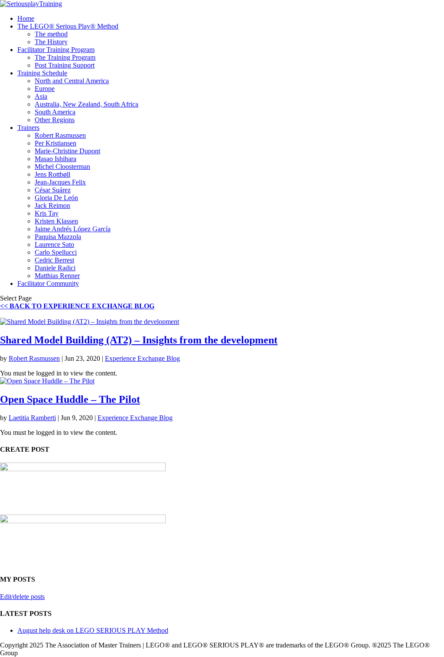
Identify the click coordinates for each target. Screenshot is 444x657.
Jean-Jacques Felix (60, 182)
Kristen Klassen (56, 221)
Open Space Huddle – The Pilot (70, 399)
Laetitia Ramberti (32, 417)
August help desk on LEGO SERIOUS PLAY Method (92, 630)
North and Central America (72, 80)
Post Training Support (65, 65)
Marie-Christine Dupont (67, 151)
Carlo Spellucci (56, 252)
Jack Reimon (52, 205)
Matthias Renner (57, 275)
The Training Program (65, 57)
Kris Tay (47, 213)
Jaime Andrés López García (73, 229)
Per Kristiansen (55, 143)
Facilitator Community (48, 283)
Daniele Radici (55, 268)
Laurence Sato (54, 244)
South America (55, 112)
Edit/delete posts (22, 596)
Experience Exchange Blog (142, 358)
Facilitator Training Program (56, 49)
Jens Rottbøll (52, 174)
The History (51, 41)
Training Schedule (42, 73)
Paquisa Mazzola (58, 236)
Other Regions (55, 119)
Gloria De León (56, 197)
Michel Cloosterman (62, 166)
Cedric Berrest (54, 260)
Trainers (28, 127)
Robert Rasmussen (60, 135)
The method (51, 34)
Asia (41, 96)
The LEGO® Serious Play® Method (67, 26)
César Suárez (53, 190)
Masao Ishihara (55, 158)
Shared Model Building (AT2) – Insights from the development (139, 340)
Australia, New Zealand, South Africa (86, 104)
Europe (45, 88)
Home (25, 18)
